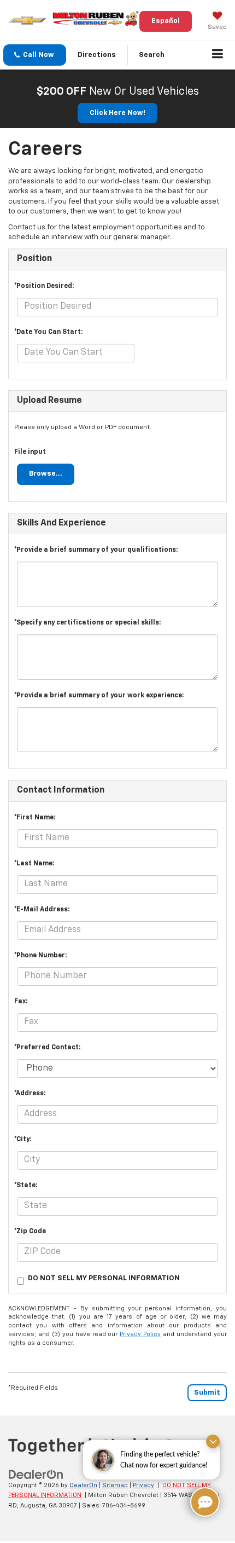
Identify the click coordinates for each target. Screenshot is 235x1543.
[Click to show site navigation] (218, 55)
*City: (22, 1139)
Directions (97, 55)
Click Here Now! (117, 113)
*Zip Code (30, 1231)
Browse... (45, 473)
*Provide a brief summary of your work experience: (99, 695)
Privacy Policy (140, 1334)
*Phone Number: (40, 955)
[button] (34, 55)
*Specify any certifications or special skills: (87, 623)
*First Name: (34, 817)
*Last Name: (34, 863)
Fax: (20, 1001)
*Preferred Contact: (47, 1047)
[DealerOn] (36, 1474)
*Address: (29, 1093)
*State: (25, 1185)
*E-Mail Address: (41, 909)
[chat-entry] (205, 1502)
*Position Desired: (44, 286)
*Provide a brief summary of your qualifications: (96, 550)
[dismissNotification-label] (213, 1441)
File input (30, 452)
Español (165, 21)
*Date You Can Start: (48, 332)
